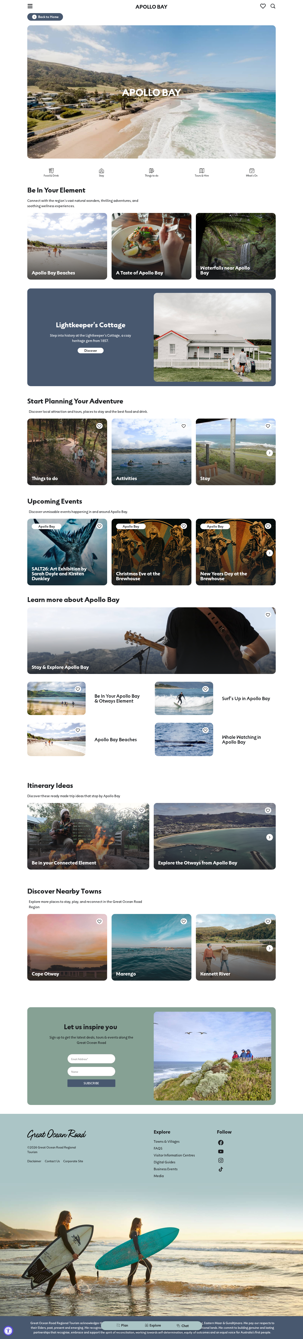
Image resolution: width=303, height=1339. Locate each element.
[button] (269, 453)
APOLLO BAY (151, 6)
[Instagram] (221, 1160)
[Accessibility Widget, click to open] (8, 1331)
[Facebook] (221, 1142)
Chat (185, 1325)
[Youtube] (221, 1151)
